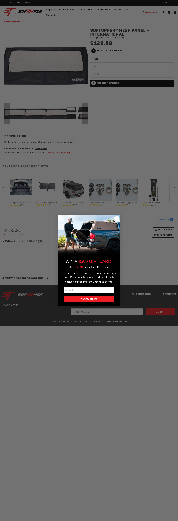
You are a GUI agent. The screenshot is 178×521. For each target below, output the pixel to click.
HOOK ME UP (89, 299)
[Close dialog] (116, 218)
